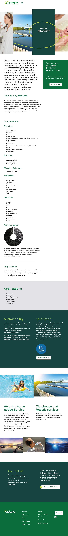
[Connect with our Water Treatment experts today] (55, 85)
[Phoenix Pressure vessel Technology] (47, 348)
